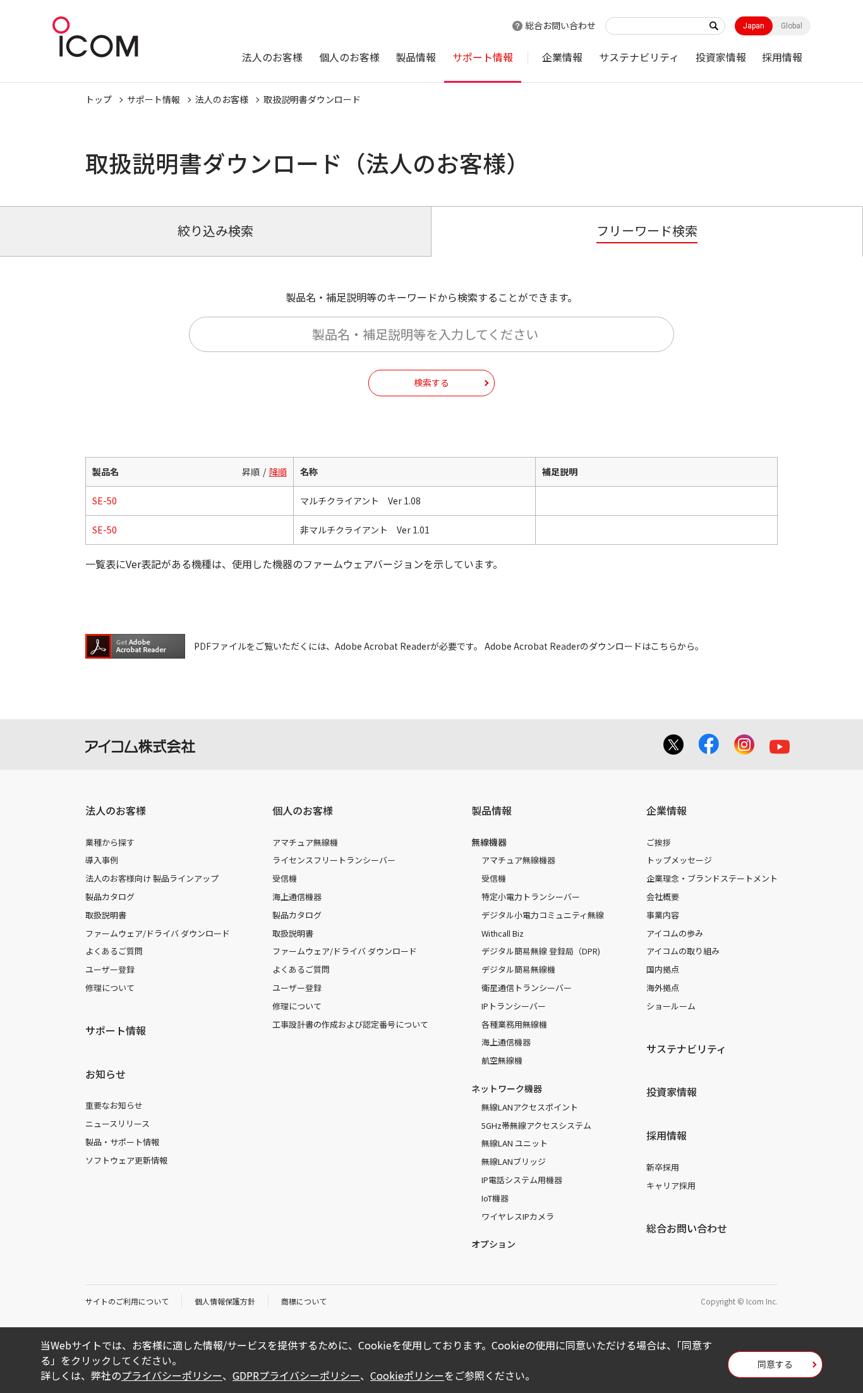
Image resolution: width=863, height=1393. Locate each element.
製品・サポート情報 (122, 1142)
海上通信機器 (297, 897)
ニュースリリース (117, 1123)
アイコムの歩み (674, 933)
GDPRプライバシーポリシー (296, 1375)
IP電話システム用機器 (521, 1180)
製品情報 (415, 56)
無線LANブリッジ (513, 1161)
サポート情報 (482, 56)
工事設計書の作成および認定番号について (350, 1024)
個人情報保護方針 (225, 1301)
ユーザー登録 (110, 969)
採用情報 (782, 56)
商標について (304, 1301)
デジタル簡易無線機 (518, 969)
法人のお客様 (272, 56)
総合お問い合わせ (560, 25)
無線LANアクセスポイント (529, 1107)
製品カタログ (110, 897)
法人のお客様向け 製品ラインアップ (152, 878)
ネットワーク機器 (506, 1088)
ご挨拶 (658, 842)
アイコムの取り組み (683, 951)
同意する (775, 1364)
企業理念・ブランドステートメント (712, 878)
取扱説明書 (105, 915)
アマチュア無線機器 (518, 860)
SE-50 (104, 500)
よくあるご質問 (114, 951)
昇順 (251, 471)
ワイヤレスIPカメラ (517, 1216)
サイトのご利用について (127, 1301)
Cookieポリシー (407, 1375)
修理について (110, 988)
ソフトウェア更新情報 (126, 1160)
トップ (98, 99)
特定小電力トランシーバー (530, 897)
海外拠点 (662, 988)
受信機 (284, 878)
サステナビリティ (639, 56)
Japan (753, 25)
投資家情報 (721, 56)
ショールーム (671, 1006)
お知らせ (105, 1073)
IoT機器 (495, 1198)
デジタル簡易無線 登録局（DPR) (540, 951)
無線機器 (489, 842)
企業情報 (562, 56)
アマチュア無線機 (305, 842)
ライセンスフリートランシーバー (333, 860)
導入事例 (101, 860)
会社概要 (662, 897)
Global (791, 25)
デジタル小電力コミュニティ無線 (542, 915)
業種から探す (110, 842)
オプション (493, 1244)
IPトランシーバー (513, 1006)
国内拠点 (662, 969)
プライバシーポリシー (171, 1375)
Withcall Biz (502, 933)
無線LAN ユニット (514, 1143)
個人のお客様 (349, 56)
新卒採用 (662, 1167)
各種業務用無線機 (514, 1024)
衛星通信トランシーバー (526, 988)
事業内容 (662, 915)
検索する (431, 382)
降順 (278, 471)
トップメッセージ (679, 860)
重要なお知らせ (114, 1105)
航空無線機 (501, 1060)
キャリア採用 (671, 1185)
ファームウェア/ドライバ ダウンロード (157, 933)
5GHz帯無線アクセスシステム (536, 1125)
